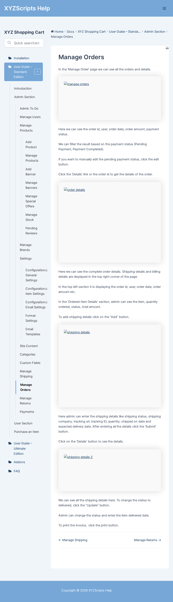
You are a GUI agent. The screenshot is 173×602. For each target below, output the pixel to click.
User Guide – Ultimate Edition (23, 448)
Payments (27, 412)
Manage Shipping (26, 373)
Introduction (23, 88)
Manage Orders (26, 387)
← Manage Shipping (72, 540)
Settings (26, 258)
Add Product (31, 144)
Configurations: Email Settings (34, 304)
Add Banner (31, 171)
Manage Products (26, 127)
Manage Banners (31, 185)
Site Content (29, 346)
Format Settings (31, 318)
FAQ (17, 471)
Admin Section (24, 97)
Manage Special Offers (31, 201)
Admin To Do (29, 108)
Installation (21, 58)
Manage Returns (25, 400)
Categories (27, 354)
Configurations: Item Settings (34, 291)
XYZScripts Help (27, 8)
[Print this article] (167, 48)
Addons (19, 462)
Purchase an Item (26, 432)
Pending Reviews (31, 230)
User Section (23, 423)
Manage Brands (25, 247)
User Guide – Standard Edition (23, 72)
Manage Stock (31, 217)
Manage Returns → (147, 540)
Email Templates (33, 331)
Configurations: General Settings (34, 275)
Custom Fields (30, 363)
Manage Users (30, 117)
